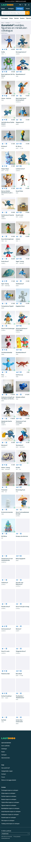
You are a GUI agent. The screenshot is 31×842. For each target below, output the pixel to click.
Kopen (3, 8)
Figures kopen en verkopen (8, 805)
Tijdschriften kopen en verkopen (10, 802)
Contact (3, 774)
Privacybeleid (17, 836)
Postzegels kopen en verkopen (9, 790)
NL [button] (20, 4)
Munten (16, 18)
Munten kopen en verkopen (8, 796)
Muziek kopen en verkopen (8, 817)
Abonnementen (5, 758)
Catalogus (20, 8)
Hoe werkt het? (5, 768)
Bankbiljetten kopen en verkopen (10, 808)
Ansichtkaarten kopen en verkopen (10, 811)
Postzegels (4, 18)
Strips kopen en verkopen (8, 793)
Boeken (22, 18)
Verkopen (11, 8)
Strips (11, 18)
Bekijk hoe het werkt (21, 1)
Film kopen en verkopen (7, 820)
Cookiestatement (5, 838)
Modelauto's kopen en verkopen (10, 814)
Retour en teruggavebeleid (8, 780)
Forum (28, 8)
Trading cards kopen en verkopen (10, 823)
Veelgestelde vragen (7, 771)
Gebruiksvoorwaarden (6, 836)
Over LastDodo (5, 745)
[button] (25, 4)
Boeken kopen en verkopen (8, 799)
